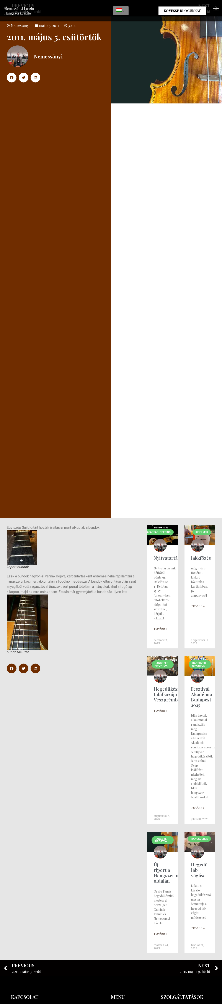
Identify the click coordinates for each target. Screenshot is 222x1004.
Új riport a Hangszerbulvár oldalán (171, 872)
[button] (11, 77)
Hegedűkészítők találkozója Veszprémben (171, 694)
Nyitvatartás (167, 558)
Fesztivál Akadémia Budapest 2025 (201, 697)
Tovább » (160, 628)
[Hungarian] (121, 10)
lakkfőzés (201, 558)
